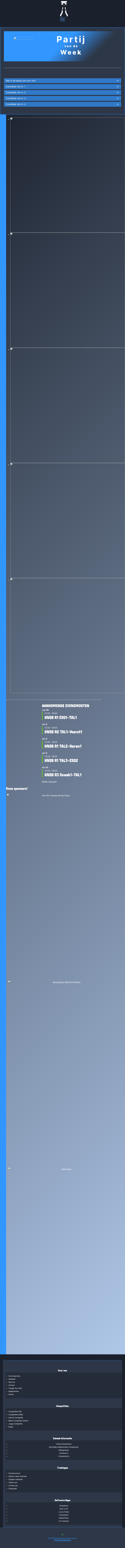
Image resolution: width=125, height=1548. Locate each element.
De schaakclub (14, 1376)
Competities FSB (14, 1412)
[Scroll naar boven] (110, 1538)
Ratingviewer (64, 1450)
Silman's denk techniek (17, 1476)
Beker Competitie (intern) (18, 1421)
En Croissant (64, 1521)
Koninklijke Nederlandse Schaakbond (63, 1447)
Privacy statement (62, 1540)
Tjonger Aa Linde (15, 1388)
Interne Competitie (15, 1418)
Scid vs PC (63, 1509)
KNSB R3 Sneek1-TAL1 (63, 775)
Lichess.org (12, 1486)
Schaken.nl (63, 1453)
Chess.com (12, 1482)
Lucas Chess (64, 1512)
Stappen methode (15, 1479)
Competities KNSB (15, 1415)
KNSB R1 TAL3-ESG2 (61, 760)
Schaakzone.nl (14, 1473)
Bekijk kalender (49, 782)
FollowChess (64, 1518)
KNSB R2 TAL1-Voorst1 (63, 732)
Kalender (12, 1379)
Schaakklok (63, 1515)
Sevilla (11, 1394)
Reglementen (13, 1391)
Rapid (10, 1427)
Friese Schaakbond (63, 1444)
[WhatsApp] (62, 1534)
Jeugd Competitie (15, 1424)
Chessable (12, 1489)
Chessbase (63, 1506)
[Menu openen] (62, 19)
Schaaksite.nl (63, 1456)
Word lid (11, 1382)
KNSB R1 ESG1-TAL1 (61, 717)
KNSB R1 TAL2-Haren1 (63, 746)
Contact (11, 1385)
